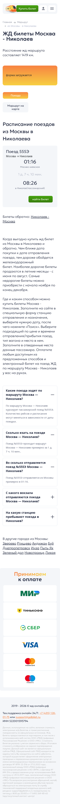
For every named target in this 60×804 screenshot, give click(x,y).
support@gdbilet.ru (28, 717)
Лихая (50, 552)
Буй (51, 543)
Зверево (9, 543)
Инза (35, 548)
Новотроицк (34, 552)
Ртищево (24, 543)
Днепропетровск (16, 548)
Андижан (39, 543)
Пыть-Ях (46, 548)
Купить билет (27, 8)
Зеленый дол (13, 552)
